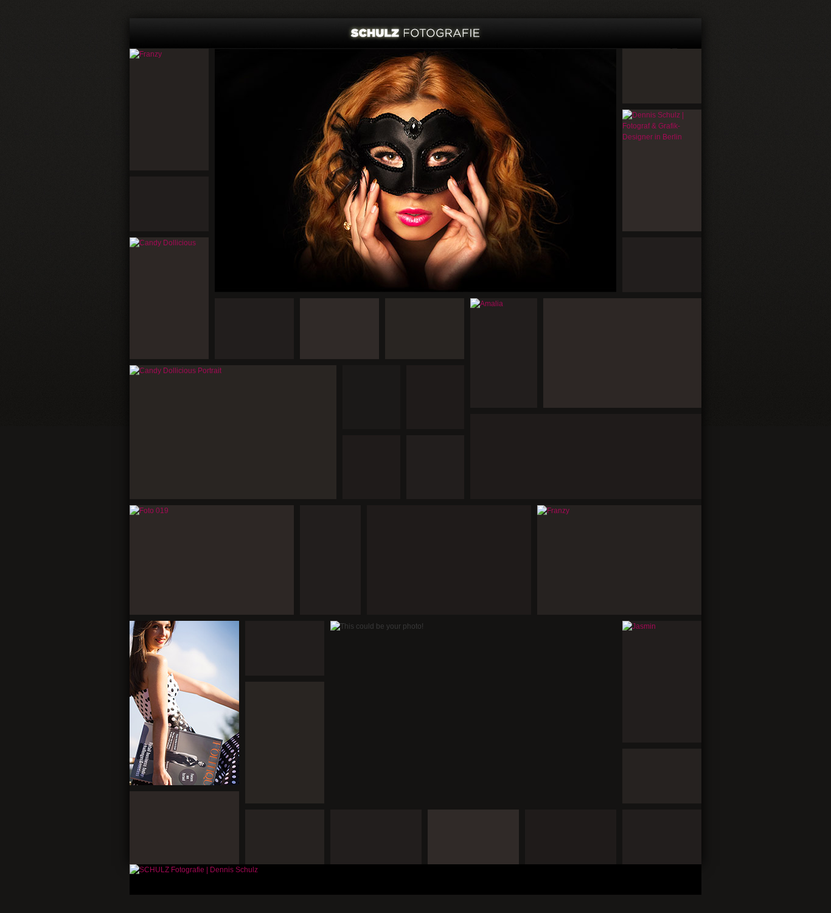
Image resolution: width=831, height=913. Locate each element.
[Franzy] (169, 109)
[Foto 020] (585, 456)
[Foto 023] (661, 776)
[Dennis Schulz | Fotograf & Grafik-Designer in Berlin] (661, 170)
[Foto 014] (435, 397)
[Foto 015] (371, 467)
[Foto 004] (661, 76)
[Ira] (184, 703)
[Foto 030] (473, 837)
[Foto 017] (330, 560)
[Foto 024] (284, 742)
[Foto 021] (449, 560)
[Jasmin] (661, 682)
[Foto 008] (661, 264)
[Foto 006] (622, 353)
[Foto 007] (254, 328)
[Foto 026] (284, 648)
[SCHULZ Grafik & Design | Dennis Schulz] (415, 33)
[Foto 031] (376, 837)
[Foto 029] (284, 837)
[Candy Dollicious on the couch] (212, 560)
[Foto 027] (184, 827)
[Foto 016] (435, 467)
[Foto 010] (339, 328)
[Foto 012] (424, 328)
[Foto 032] (661, 837)
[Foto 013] (371, 397)
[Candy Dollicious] (415, 170)
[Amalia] (503, 353)
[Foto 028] (570, 837)
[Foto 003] (169, 204)
